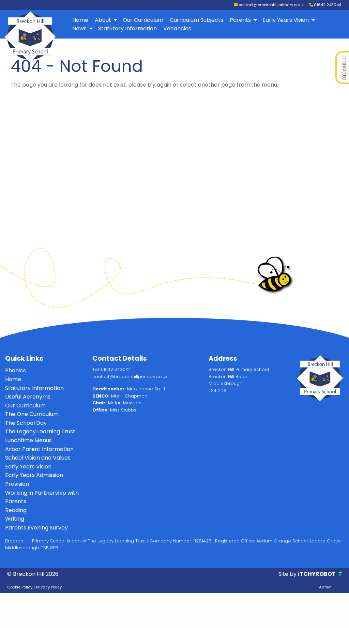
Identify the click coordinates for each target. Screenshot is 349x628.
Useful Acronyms (27, 397)
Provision (17, 484)
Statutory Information (127, 28)
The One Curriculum (32, 414)
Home (80, 20)
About (103, 20)
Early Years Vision (285, 20)
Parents (240, 20)
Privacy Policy (49, 587)
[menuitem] (80, 20)
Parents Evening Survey (36, 528)
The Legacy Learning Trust (40, 431)
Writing (14, 519)
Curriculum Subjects (196, 20)
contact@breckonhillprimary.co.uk (271, 5)
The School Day (26, 423)
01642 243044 (327, 5)
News (79, 28)
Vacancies (177, 28)
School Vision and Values (38, 458)
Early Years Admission (34, 475)
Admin (325, 587)
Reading (16, 510)
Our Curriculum (143, 20)
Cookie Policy (19, 587)
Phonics (15, 370)
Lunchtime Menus (28, 440)
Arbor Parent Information (39, 449)
